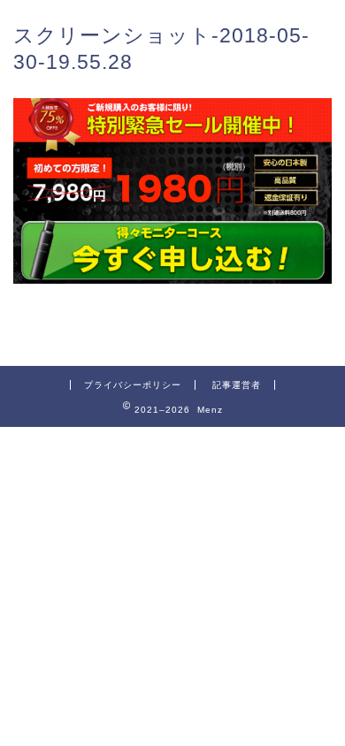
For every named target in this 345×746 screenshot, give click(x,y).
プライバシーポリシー (132, 385)
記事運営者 (236, 385)
